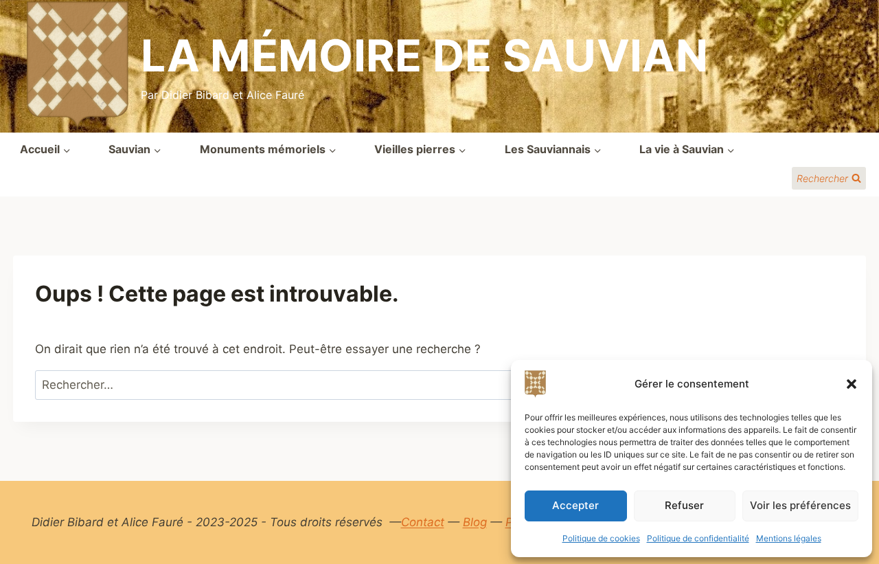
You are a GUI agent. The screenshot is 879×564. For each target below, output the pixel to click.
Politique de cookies (601, 538)
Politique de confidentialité (698, 538)
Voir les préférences (800, 505)
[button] (851, 384)
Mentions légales (788, 538)
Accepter (575, 505)
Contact (422, 522)
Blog (475, 522)
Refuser (684, 505)
